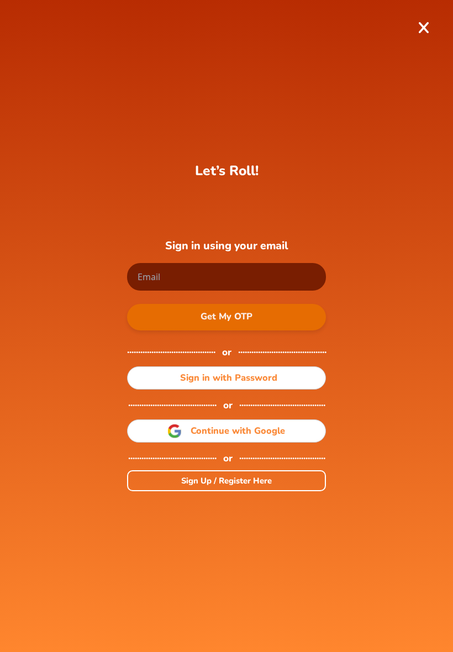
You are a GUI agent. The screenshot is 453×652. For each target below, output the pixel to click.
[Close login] (424, 27)
